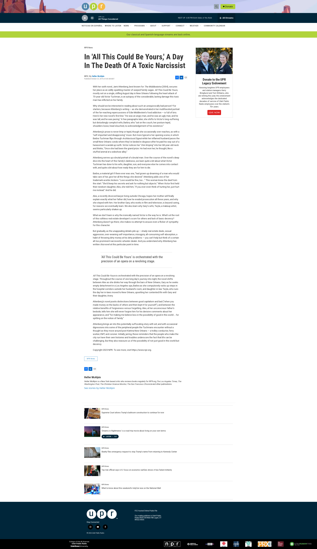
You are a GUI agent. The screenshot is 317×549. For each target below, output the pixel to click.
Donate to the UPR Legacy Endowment (214, 81)
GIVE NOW (214, 112)
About (153, 26)
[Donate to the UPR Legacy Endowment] (214, 61)
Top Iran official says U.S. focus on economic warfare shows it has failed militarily (137, 470)
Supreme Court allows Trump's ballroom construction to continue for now (133, 412)
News (126, 26)
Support (166, 26)
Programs (139, 26)
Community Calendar (214, 26)
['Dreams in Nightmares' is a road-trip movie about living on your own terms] (92, 431)
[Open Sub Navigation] (131, 26)
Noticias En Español (92, 26)
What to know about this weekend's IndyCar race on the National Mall (131, 488)
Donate (229, 6)
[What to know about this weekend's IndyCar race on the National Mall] (92, 489)
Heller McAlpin (98, 76)
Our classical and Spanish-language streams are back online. (158, 34)
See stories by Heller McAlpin (99, 388)
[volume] (92, 18)
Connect (180, 26)
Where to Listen (113, 26)
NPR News (88, 47)
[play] (85, 18)
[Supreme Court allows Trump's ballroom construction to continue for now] (92, 413)
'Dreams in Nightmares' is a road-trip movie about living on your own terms (134, 431)
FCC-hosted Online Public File (146, 511)
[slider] (96, 18)
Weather (194, 26)
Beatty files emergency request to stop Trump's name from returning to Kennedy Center (139, 452)
